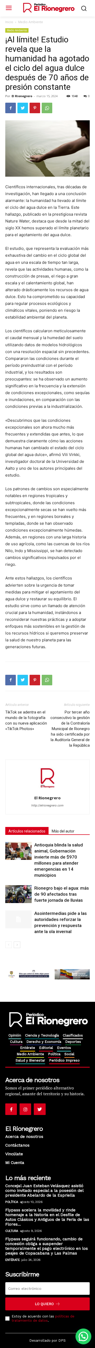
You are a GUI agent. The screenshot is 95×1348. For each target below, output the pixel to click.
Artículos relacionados (26, 831)
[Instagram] (25, 1109)
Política (11, 1202)
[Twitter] (22, 108)
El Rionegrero (22, 96)
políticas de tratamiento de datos (43, 1318)
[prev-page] (8, 944)
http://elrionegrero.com (47, 805)
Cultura (11, 1231)
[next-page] (17, 944)
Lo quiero (44, 1304)
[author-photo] (47, 790)
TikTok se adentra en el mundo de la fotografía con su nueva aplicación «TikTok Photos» (26, 720)
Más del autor (63, 831)
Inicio (9, 22)
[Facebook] (10, 108)
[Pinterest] (35, 108)
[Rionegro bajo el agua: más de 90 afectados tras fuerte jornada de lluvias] (18, 894)
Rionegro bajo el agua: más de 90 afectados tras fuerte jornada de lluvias (61, 894)
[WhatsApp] (47, 108)
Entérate (12, 1260)
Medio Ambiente (30, 22)
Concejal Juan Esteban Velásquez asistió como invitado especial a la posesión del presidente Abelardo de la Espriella (44, 1190)
